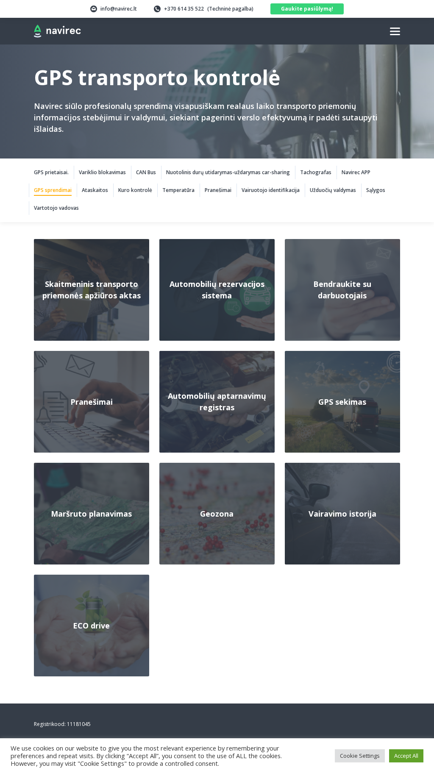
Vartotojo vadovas (56, 207)
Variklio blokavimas (102, 172)
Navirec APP (356, 172)
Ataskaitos (95, 190)
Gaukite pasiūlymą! (307, 8)
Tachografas (315, 172)
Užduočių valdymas (333, 190)
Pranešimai (218, 190)
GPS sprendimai (53, 190)
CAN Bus (146, 172)
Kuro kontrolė (135, 190)
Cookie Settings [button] (360, 755)
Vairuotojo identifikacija (271, 190)
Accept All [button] (406, 755)
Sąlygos (375, 190)
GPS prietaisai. (51, 172)
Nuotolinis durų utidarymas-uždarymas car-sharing (228, 172)
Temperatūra (178, 190)
